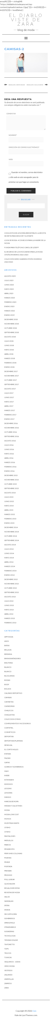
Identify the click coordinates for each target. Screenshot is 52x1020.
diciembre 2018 (11, 319)
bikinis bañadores (12, 658)
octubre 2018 (10, 328)
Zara (6, 988)
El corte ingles (11, 749)
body (6, 684)
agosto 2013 (10, 597)
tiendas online (11, 940)
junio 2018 (9, 345)
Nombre (13, 135)
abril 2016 (8, 458)
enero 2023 (9, 306)
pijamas (7, 858)
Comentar (11, 114)
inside (7, 775)
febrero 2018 (10, 363)
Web (11, 159)
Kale (34, 1011)
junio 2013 (9, 605)
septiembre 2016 (11, 436)
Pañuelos (8, 840)
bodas (7, 680)
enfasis (7, 754)
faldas (7, 758)
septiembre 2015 (11, 488)
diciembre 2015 (11, 475)
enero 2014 (9, 575)
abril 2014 (8, 562)
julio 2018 (8, 341)
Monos (7, 819)
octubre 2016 (10, 432)
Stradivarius (10, 927)
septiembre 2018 (11, 332)
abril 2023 (8, 293)
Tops (6, 949)
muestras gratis (11, 823)
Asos (6, 641)
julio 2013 (8, 601)
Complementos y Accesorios (17, 723)
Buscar (26, 214)
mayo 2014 (9, 558)
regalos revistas (12, 888)
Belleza (7, 650)
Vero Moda (9, 966)
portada (8, 866)
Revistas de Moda (12, 892)
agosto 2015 (10, 493)
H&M (6, 771)
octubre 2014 (10, 536)
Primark (8, 871)
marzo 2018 (9, 358)
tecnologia (9, 936)
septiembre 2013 (11, 592)
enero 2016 (9, 471)
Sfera (6, 905)
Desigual (8, 745)
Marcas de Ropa (11, 801)
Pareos (7, 845)
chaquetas (9, 715)
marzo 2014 (9, 566)
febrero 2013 (10, 623)
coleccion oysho (12, 719)
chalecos (8, 710)
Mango (7, 797)
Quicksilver (9, 884)
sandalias (8, 901)
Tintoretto (9, 944)
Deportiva (9, 736)
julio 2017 (8, 393)
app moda (8, 637)
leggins (7, 788)
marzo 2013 (9, 618)
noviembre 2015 (11, 480)
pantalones (9, 836)
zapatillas (9, 979)
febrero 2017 (10, 415)
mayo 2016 (9, 454)
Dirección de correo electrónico (24, 147)
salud (7, 897)
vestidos (8, 970)
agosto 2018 (10, 337)
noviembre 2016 (11, 428)
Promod (8, 875)
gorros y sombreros (13, 767)
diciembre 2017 (11, 371)
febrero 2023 (10, 302)
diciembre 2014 (11, 527)
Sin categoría (10, 914)
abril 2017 (8, 406)
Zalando (8, 975)
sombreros (9, 918)
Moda (7, 810)
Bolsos (7, 689)
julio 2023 (8, 280)
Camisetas (8, 702)
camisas (8, 697)
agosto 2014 (10, 545)
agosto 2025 (10, 276)
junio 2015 (9, 501)
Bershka (8, 654)
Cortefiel (8, 728)
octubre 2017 (10, 380)
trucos (7, 953)
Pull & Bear (9, 879)
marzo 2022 (9, 311)
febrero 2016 (10, 467)
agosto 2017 (10, 389)
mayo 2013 (9, 610)
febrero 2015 (10, 519)
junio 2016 (9, 449)
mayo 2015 (9, 506)
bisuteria (8, 663)
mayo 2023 (9, 289)
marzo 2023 (9, 298)
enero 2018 (9, 367)
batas (6, 645)
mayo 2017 (9, 402)
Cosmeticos (9, 732)
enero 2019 (9, 315)
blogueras (9, 676)
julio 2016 (8, 445)
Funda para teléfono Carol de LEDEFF (21, 247)
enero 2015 (9, 523)
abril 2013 (8, 614)
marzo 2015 (9, 514)
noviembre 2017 (11, 376)
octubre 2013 (10, 588)
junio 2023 (9, 285)
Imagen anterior (17, 85)
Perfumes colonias (13, 853)
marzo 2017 (9, 410)
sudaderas (9, 931)
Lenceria (8, 793)
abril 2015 (8, 510)
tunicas (8, 957)
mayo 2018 (9, 350)
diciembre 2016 (11, 423)
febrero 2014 (10, 571)
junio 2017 (9, 397)
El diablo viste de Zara (26, 20)
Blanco (7, 667)
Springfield (9, 923)
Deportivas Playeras (13, 741)
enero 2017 (9, 419)
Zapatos (8, 983)
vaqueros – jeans (12, 962)
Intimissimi (9, 780)
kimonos (8, 784)
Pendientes (9, 849)
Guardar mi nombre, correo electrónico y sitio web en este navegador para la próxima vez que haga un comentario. (25, 177)
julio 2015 (8, 497)
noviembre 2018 (11, 324)
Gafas (7, 762)
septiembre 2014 (11, 540)
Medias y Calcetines (13, 806)
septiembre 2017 (11, 384)
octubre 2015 (10, 484)
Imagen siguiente (35, 85)
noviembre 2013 (11, 584)
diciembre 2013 (11, 579)
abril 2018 (8, 354)
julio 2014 (8, 549)
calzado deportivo (13, 693)
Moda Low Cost (11, 814)
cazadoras (9, 706)
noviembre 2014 (11, 532)
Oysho (7, 827)
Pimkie (7, 862)
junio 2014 (9, 553)
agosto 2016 (10, 441)
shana (7, 910)
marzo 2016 (9, 462)
